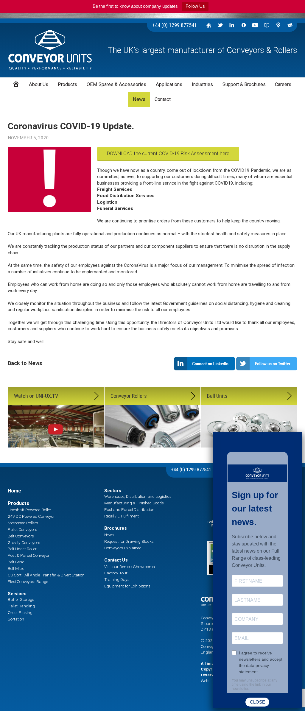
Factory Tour (115, 572)
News (139, 99)
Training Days (117, 579)
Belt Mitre (16, 568)
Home (14, 491)
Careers (283, 84)
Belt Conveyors (21, 536)
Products (18, 503)
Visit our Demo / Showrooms (129, 566)
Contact (163, 99)
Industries (202, 84)
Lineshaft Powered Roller (29, 509)
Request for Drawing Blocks (129, 541)
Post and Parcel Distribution (129, 509)
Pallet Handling (21, 606)
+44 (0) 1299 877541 (174, 25)
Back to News (25, 363)
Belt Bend (16, 561)
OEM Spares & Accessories (116, 84)
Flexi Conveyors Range (28, 581)
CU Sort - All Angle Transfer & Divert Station (46, 575)
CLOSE (257, 701)
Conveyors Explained (122, 547)
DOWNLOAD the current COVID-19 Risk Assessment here (168, 153)
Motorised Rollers (23, 522)
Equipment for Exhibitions (127, 586)
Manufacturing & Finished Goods (134, 502)
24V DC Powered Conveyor (31, 516)
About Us (38, 84)
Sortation (16, 619)
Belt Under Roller (22, 548)
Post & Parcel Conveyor (28, 555)
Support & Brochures (244, 84)
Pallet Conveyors (22, 529)
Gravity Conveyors (24, 542)
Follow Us (195, 6)
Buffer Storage (21, 599)
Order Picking (20, 612)
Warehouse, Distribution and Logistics (138, 496)
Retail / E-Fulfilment (121, 516)
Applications (169, 84)
